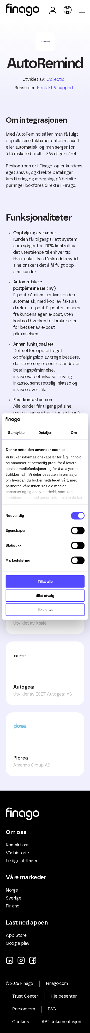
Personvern (23, 1009)
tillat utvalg (45, 596)
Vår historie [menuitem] (17, 853)
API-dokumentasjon (61, 1022)
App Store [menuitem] (16, 935)
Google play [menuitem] (18, 943)
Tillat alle (45, 581)
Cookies (20, 1022)
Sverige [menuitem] (13, 898)
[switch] (77, 530)
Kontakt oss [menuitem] (18, 845)
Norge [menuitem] (12, 890)
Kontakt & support (55, 88)
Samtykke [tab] (16, 433)
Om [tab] (74, 433)
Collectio (55, 79)
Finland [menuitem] (12, 906)
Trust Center (25, 996)
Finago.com (57, 984)
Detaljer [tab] (45, 433)
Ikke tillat (45, 610)
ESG (52, 1009)
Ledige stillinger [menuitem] (21, 861)
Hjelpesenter (64, 996)
